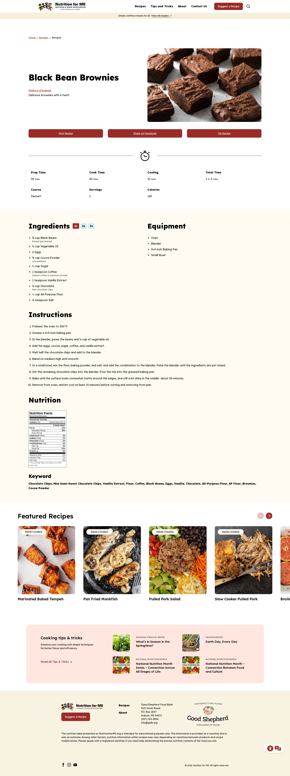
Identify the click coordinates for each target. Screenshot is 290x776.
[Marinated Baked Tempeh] (46, 563)
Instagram (69, 765)
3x (91, 225)
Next (269, 516)
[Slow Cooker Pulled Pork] (243, 563)
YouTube (75, 765)
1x (75, 225)
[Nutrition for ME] (62, 6)
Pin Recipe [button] (224, 133)
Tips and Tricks (162, 6)
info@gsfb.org (149, 722)
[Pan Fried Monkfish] (112, 563)
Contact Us (199, 6)
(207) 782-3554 (149, 719)
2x (83, 225)
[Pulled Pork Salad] (178, 563)
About (182, 6)
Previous (260, 516)
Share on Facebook (145, 133)
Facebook (63, 765)
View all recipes (160, 15)
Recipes (140, 6)
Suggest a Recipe (228, 6)
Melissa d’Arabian (40, 90)
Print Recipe (66, 133)
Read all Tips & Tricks (55, 661)
